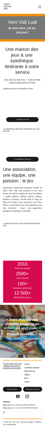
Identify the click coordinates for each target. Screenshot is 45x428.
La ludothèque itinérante (22, 159)
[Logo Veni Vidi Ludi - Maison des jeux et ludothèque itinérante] (12, 372)
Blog (26, 378)
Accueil (27, 364)
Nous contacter (12, 389)
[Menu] (39, 7)
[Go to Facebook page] (18, 396)
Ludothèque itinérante (31, 367)
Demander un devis (32, 389)
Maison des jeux (29, 371)
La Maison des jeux (22, 119)
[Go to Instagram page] (27, 396)
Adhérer (27, 374)
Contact (27, 381)
